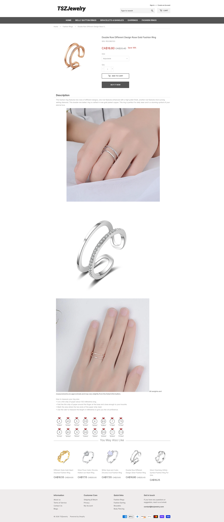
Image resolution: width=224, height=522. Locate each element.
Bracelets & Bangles (112, 20)
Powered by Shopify (77, 516)
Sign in (152, 5)
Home (68, 20)
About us (57, 500)
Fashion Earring (119, 503)
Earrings (133, 20)
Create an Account (164, 5)
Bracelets (117, 506)
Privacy (86, 503)
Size (103, 54)
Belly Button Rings (85, 20)
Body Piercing (119, 509)
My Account (88, 506)
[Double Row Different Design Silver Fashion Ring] (102, 297)
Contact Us (58, 506)
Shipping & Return (91, 500)
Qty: (103, 65)
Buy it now (115, 85)
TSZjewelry (64, 516)
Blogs (56, 509)
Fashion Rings (149, 20)
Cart (165, 10)
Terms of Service (60, 503)
